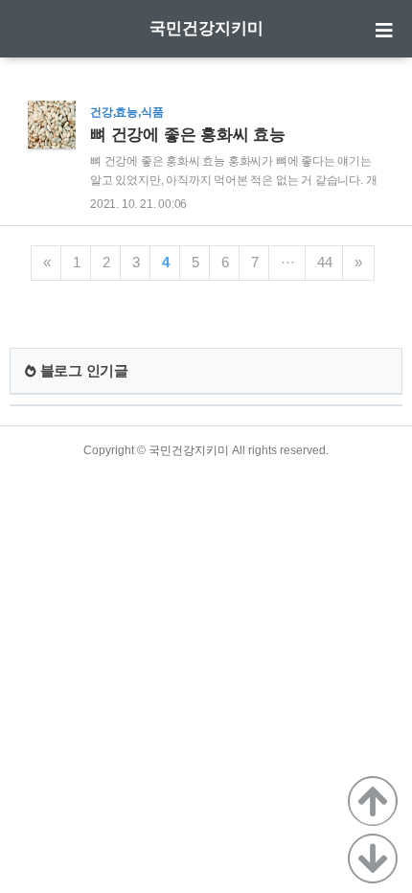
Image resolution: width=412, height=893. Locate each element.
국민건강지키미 (206, 28)
